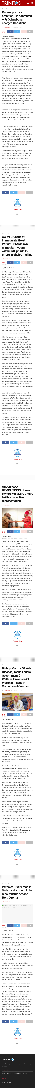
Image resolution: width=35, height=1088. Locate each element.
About (3, 1073)
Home (3, 8)
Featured (8, 8)
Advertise (9, 1073)
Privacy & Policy (17, 1073)
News (7, 233)
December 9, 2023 (17, 27)
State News (8, 483)
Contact (25, 1073)
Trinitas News (6, 27)
